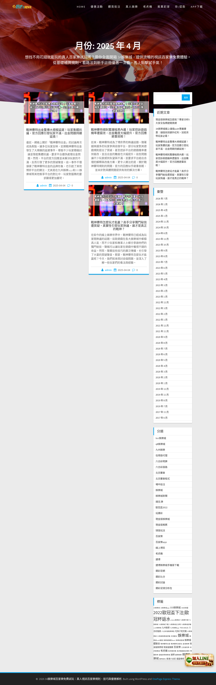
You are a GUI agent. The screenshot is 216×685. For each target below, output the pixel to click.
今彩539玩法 (184, 628)
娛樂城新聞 (161, 495)
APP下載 (197, 6)
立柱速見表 (185, 647)
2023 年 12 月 (162, 238)
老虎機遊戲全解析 (183, 651)
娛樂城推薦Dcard (169, 640)
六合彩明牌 (161, 461)
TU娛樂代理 (184, 620)
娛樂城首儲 (180, 640)
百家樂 (159, 536)
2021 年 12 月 (162, 325)
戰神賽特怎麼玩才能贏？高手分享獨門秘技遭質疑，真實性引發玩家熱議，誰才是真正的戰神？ (119, 225)
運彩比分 (160, 576)
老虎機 (147, 6)
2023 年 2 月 (162, 290)
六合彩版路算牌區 (168, 631)
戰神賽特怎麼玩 (176, 644)
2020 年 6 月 (162, 354)
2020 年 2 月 (162, 377)
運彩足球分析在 (164, 588)
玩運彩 (159, 513)
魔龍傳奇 (180, 659)
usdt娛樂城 (157, 628)
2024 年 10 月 (162, 227)
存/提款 (180, 6)
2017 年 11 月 (162, 412)
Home (81, 6)
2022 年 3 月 (162, 308)
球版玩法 (160, 530)
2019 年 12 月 (162, 388)
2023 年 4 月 (162, 279)
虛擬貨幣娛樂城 (164, 655)
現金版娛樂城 (163, 519)
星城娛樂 (186, 644)
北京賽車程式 (163, 478)
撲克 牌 (159, 501)
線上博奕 (160, 547)
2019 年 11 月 (162, 394)
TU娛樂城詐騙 (186, 624)
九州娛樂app (174, 628)
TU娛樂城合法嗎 (175, 624)
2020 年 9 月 (162, 337)
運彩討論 (160, 582)
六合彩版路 (161, 467)
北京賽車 (160, 472)
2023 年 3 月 (162, 285)
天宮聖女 (174, 636)
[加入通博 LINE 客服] (199, 660)
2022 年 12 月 (162, 302)
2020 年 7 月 (162, 348)
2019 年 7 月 (162, 406)
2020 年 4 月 (162, 365)
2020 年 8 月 (162, 342)
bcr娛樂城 (161, 438)
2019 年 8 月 (162, 400)
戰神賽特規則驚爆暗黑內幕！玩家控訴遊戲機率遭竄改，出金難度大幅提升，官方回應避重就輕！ (119, 133)
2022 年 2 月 (162, 313)
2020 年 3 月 (162, 371)
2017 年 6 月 (162, 417)
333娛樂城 (175, 607)
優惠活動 (97, 6)
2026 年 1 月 (162, 204)
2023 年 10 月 (162, 244)
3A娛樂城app (164, 608)
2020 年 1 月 (162, 383)
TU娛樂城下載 (164, 624)
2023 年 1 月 (162, 296)
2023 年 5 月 (162, 273)
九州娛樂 (160, 449)
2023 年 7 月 (162, 262)
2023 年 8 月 (162, 256)
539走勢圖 (184, 608)
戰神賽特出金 (165, 644)
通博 (158, 559)
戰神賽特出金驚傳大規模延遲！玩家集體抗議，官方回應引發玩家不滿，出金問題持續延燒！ (54, 133)
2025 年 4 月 (162, 210)
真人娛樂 (132, 6)
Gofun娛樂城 (175, 620)
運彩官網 (160, 570)
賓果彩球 (164, 6)
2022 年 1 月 (162, 319)
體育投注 (114, 6)
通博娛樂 (178, 655)
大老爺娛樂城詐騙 (163, 636)
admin (43, 185)
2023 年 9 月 (162, 250)
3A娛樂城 (156, 608)
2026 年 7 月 (162, 198)
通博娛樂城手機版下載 (167, 565)
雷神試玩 (162, 659)
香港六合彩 (171, 659)
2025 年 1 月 (162, 215)
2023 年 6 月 (162, 267)
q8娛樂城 (160, 444)
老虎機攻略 (172, 651)
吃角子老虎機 (181, 631)
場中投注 (160, 484)
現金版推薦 (161, 524)
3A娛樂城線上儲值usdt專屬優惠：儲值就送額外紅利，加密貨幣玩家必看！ (172, 132)
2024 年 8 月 (162, 233)
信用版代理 (161, 455)
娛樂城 (159, 490)
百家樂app (161, 542)
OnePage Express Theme (166, 679)
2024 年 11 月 (162, 221)
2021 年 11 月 (162, 331)
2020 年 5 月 (162, 360)
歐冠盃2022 (161, 507)
